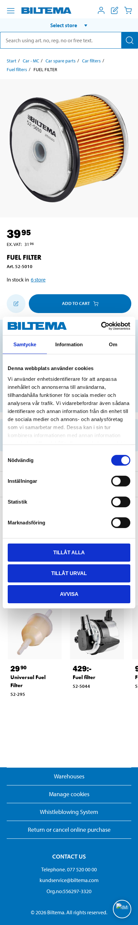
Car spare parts (61, 61)
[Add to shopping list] (16, 303)
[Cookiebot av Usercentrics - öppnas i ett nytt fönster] (101, 325)
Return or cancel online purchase (69, 829)
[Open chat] (122, 909)
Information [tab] (69, 344)
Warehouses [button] (69, 776)
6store (38, 279)
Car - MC (31, 61)
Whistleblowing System (69, 812)
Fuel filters (17, 69)
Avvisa (69, 594)
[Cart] (128, 10)
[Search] (129, 40)
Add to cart (76, 303)
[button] (69, 25)
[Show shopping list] (114, 10)
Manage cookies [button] (69, 794)
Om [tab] (113, 344)
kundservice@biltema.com (69, 880)
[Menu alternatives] (10, 10)
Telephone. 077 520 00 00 (69, 869)
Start (11, 61)
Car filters (91, 61)
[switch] (120, 481)
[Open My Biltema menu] (101, 10)
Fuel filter (84, 677)
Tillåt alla (69, 552)
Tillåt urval (69, 573)
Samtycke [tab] (25, 344)
